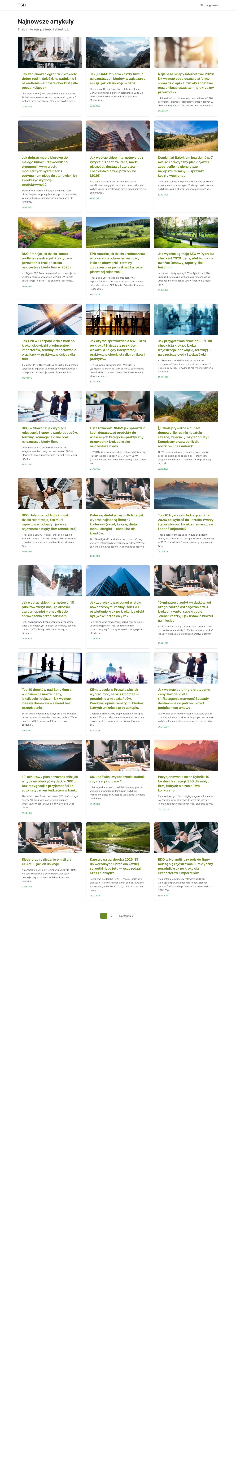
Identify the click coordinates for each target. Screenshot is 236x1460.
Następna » (126, 915)
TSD (22, 5)
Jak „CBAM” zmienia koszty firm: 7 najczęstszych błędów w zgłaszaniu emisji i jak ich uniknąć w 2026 (117, 78)
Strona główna (209, 5)
